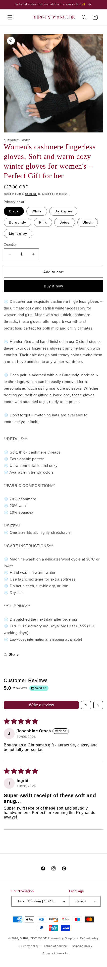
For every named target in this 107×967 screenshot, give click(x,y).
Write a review (41, 705)
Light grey (18, 233)
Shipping (31, 193)
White (37, 211)
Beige (64, 222)
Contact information (56, 953)
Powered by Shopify (61, 938)
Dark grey (63, 211)
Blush (88, 222)
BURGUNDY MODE (33, 938)
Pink (43, 222)
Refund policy (89, 938)
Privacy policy (29, 945)
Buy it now (53, 286)
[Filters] (86, 705)
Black (14, 211)
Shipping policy (82, 945)
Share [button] (14, 654)
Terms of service (55, 945)
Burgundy (17, 222)
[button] (9, 17)
